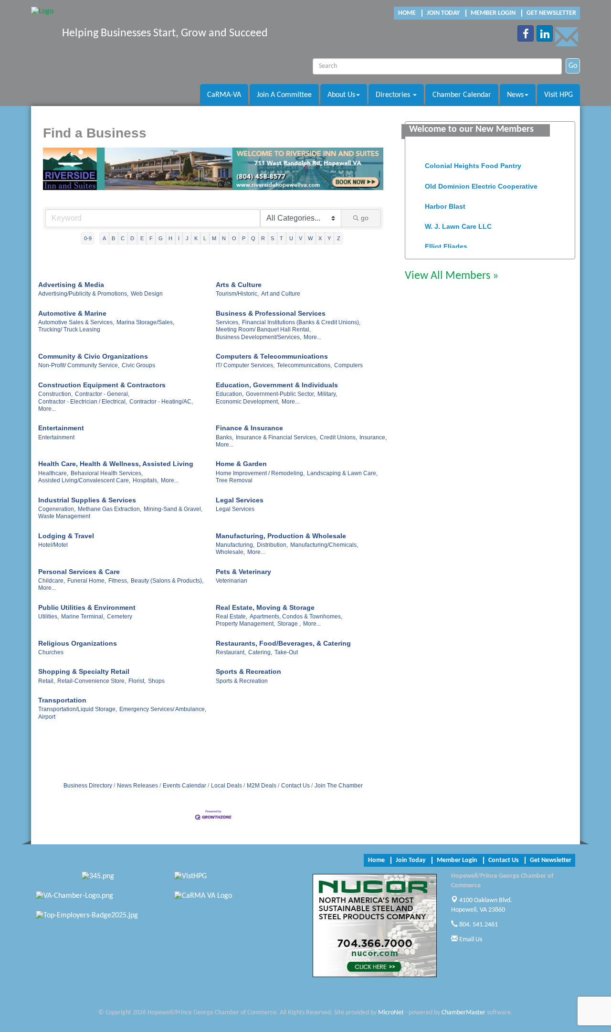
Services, (228, 322)
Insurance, (373, 437)
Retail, (46, 681)
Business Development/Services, (258, 337)
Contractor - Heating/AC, (161, 401)
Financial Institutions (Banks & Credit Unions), (301, 322)
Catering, (260, 652)
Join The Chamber (339, 785)
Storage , (289, 623)
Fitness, (118, 580)
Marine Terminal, (83, 616)
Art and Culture (280, 293)
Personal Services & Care (79, 571)
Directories (394, 95)
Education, (229, 394)
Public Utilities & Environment (87, 607)
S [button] (272, 238)
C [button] (123, 238)
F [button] (151, 238)
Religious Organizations (77, 643)
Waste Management (64, 516)
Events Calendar (184, 785)
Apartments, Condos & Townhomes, (296, 616)
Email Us (470, 939)
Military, (327, 394)
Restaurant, (231, 652)
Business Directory (87, 785)
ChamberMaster (463, 1012)
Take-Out (286, 652)
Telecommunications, (304, 365)
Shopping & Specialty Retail (83, 671)
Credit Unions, (338, 437)
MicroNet (391, 1012)
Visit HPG (558, 95)
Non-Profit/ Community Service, (78, 365)
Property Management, (245, 623)
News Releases (137, 785)
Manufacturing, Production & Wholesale (281, 536)
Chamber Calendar (461, 95)
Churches (50, 652)
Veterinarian (231, 580)
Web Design (147, 293)
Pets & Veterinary (243, 571)
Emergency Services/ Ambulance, (162, 709)
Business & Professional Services (271, 313)
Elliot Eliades (446, 242)
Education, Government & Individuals (277, 385)
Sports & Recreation (248, 671)
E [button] (142, 238)
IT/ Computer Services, (245, 365)
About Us (341, 95)
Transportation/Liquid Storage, (77, 709)
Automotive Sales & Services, (76, 322)
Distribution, (272, 545)
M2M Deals (261, 785)
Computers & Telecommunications (272, 356)
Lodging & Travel (66, 536)
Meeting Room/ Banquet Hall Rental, (263, 329)
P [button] (243, 238)
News (515, 95)
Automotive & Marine (72, 313)
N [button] (224, 238)
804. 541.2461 (478, 924)
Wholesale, (230, 552)
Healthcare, (53, 473)
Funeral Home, (86, 580)
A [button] (104, 238)
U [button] (291, 238)
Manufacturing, (235, 545)
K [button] (196, 238)
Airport (46, 716)
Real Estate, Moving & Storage (265, 607)
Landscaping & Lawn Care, (342, 473)
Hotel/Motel (53, 545)
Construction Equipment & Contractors (102, 385)
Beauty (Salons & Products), (167, 580)
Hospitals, (145, 480)
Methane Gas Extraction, (109, 509)
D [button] (132, 238)
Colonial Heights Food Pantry (473, 161)
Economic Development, (247, 401)
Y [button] (329, 238)
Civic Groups (138, 365)
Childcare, (51, 580)
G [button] (160, 238)
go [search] (365, 218)
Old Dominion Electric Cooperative (481, 182)
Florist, (137, 681)
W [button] (310, 238)
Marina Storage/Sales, (145, 322)
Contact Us (295, 785)
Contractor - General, (102, 394)
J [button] (187, 238)
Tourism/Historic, (237, 293)
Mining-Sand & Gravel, (173, 509)
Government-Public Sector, (280, 394)
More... (312, 337)
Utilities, (48, 616)
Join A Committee (284, 95)
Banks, (224, 437)
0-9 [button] (88, 238)
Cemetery (119, 616)
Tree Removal (234, 480)
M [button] (214, 238)
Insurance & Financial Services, (276, 437)
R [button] (263, 238)
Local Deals (226, 785)
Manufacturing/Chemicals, (324, 545)
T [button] (281, 238)
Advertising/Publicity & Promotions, (83, 293)
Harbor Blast (445, 202)
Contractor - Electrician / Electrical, (82, 401)
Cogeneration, (56, 509)
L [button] (204, 238)
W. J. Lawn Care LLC (458, 222)
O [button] (234, 238)
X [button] (320, 238)
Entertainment (61, 428)
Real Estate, (231, 616)
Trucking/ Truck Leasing (69, 329)
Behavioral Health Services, (107, 473)
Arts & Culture (239, 284)
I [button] (178, 238)
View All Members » (451, 276)
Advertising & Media (71, 284)
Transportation (62, 700)
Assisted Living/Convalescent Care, (84, 480)
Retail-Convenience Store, (91, 681)
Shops (156, 681)
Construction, (55, 394)
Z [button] (338, 238)
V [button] (300, 238)
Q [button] (253, 238)
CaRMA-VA (224, 95)
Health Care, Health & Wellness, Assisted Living (115, 464)
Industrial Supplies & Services (87, 500)
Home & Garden (241, 464)
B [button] (113, 238)
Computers (348, 365)
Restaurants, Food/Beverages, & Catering (283, 643)
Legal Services (239, 500)
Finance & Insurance (249, 428)
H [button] (170, 238)
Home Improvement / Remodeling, (260, 473)
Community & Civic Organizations (93, 356)
